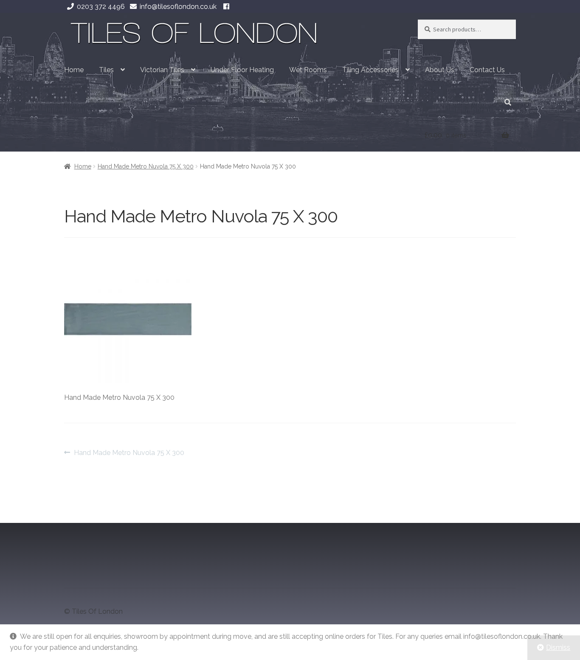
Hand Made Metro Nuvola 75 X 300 (146, 166)
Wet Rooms (308, 70)
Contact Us (487, 70)
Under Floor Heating (242, 70)
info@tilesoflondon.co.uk (178, 7)
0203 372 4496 (101, 7)
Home (74, 70)
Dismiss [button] (558, 647)
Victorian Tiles (162, 70)
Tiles (106, 70)
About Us (439, 70)
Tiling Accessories (370, 70)
